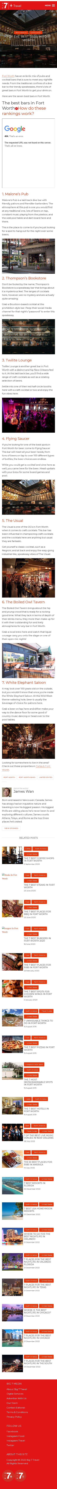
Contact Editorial (16, 1407)
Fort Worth (8, 76)
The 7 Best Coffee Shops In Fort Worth (39, 859)
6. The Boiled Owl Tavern (23, 602)
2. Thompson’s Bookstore (24, 278)
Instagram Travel (16, 1440)
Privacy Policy (14, 1416)
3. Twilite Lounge (17, 360)
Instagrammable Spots (34, 1064)
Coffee (27, 849)
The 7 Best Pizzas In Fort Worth (39, 1048)
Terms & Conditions (17, 1412)
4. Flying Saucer (15, 438)
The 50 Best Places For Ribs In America (38, 1163)
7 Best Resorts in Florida (34, 1184)
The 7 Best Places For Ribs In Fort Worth (37, 966)
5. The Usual (12, 520)
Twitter (10, 1445)
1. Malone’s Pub (15, 194)
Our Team (12, 1403)
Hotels (27, 1099)
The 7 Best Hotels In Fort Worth (36, 1110)
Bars (27, 1126)
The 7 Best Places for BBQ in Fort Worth (37, 913)
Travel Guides (47, 1011)
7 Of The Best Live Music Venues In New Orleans (38, 1136)
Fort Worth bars (27, 777)
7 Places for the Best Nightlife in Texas (37, 1286)
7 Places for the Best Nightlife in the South (38, 1362)
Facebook (12, 1431)
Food (27, 875)
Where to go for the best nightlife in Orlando (37, 1236)
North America (21, 33)
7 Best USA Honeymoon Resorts (38, 1210)
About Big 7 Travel (17, 1389)
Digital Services (15, 1393)
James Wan (30, 45)
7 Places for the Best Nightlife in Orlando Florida (37, 1262)
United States (36, 33)
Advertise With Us (16, 1398)
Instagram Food (15, 1436)
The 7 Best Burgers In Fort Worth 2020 (37, 939)
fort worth (9, 777)
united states (45, 777)
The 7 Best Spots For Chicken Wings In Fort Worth (38, 994)
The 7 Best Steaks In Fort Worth (39, 886)
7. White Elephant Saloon (24, 682)
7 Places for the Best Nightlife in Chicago (37, 1337)
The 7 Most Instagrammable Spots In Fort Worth (38, 1082)
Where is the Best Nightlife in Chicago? (37, 1311)
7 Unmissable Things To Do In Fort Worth (38, 1022)
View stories (11, 828)
